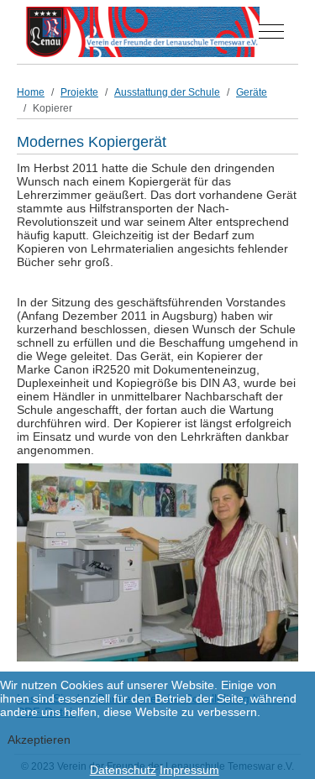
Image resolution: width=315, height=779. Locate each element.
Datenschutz (123, 769)
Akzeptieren (39, 739)
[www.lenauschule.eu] (142, 32)
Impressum (189, 769)
